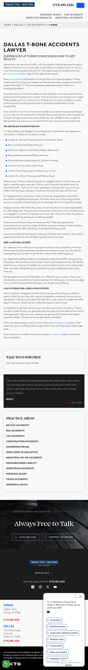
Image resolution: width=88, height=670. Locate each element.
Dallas (18, 25)
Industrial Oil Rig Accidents (24, 457)
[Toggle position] (75, 596)
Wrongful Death (17, 484)
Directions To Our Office (22, 452)
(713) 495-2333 (63, 5)
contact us (56, 334)
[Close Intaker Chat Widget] (80, 596)
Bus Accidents (15, 430)
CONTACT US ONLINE (61, 537)
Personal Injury (16, 473)
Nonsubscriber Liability (21, 462)
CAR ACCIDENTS (73, 14)
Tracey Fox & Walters (16, 73)
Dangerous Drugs (17, 446)
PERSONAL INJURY (50, 14)
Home (7, 25)
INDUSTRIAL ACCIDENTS (69, 17)
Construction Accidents (22, 441)
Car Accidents (36, 25)
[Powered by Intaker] (68, 665)
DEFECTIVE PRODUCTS (39, 17)
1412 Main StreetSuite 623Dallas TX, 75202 (12, 633)
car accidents (16, 79)
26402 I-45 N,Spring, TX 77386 (12, 611)
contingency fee (61, 322)
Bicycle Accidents (17, 425)
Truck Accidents (17, 479)
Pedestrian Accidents (20, 468)
